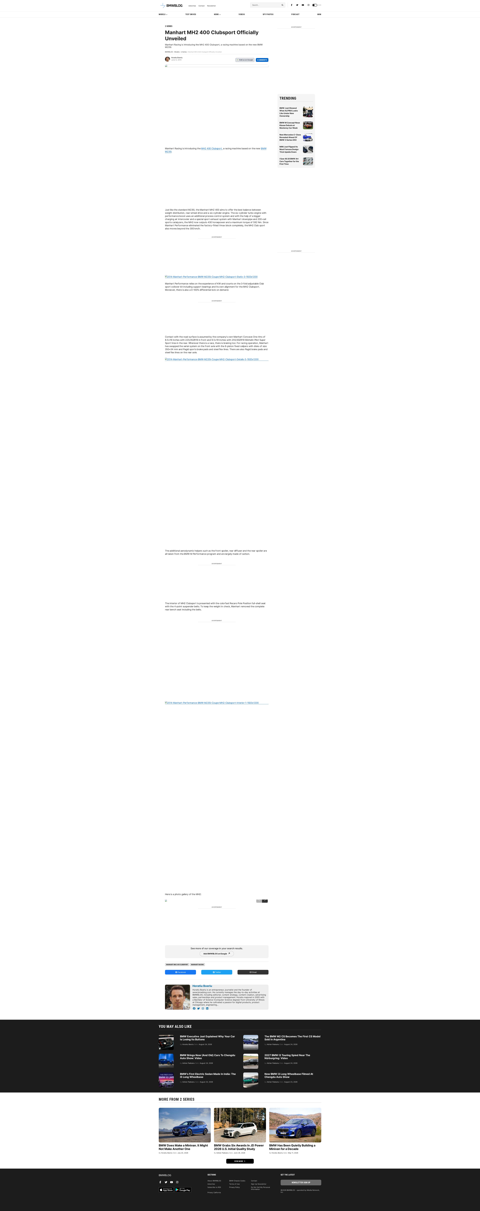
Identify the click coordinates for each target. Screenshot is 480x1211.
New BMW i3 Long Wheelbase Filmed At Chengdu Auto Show (288, 1075)
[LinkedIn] (207, 1008)
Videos (242, 14)
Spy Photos (268, 14)
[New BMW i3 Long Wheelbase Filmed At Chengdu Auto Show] (250, 1073)
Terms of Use (234, 1184)
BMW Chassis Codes (237, 1181)
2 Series (168, 26)
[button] (265, 900)
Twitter (218, 972)
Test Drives (190, 14)
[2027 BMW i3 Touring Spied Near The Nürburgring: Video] (250, 1055)
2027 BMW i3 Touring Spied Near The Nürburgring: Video (287, 1057)
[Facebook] (291, 5)
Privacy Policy (234, 1187)
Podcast (295, 14)
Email (254, 972)
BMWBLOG (169, 52)
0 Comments (262, 60)
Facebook (181, 972)
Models (162, 14)
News (216, 14)
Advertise (192, 6)
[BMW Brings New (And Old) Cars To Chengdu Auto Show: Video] (166, 1055)
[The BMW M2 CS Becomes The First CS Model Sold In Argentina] (250, 1036)
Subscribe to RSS (214, 1187)
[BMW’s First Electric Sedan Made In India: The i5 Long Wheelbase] (166, 1073)
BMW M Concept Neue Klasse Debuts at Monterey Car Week (290, 125)
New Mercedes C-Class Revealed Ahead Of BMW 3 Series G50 (290, 137)
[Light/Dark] (314, 5)
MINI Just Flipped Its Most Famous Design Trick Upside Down (289, 149)
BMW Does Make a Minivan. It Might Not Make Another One (183, 1147)
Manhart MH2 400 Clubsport (177, 964)
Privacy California (214, 1192)
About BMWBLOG (214, 1181)
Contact (201, 6)
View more (239, 1161)
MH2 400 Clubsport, (211, 148)
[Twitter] (297, 5)
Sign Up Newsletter (258, 1184)
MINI (319, 14)
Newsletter (211, 6)
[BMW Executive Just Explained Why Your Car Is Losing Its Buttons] (166, 1036)
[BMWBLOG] (179, 1175)
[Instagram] (308, 5)
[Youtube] (303, 5)
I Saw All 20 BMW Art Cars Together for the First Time (289, 161)
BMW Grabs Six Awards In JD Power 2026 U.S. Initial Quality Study (239, 1147)
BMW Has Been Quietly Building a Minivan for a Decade (292, 1147)
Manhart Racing (197, 964)
